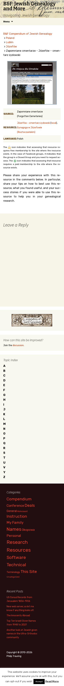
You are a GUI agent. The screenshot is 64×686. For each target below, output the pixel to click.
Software (16, 557)
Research (17, 542)
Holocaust (22, 511)
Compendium (19, 499)
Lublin (9, 42)
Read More (52, 681)
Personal (14, 536)
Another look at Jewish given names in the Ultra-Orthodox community (22, 634)
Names (14, 529)
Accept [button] (39, 681)
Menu (6, 21)
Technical (16, 564)
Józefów (11, 46)
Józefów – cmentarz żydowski (33, 123)
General (12, 511)
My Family (15, 522)
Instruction (17, 516)
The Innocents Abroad (18, 615)
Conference (15, 506)
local (53, 123)
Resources (19, 550)
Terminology (13, 572)
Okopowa (28, 529)
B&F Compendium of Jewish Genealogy (27, 33)
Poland (10, 38)
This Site (29, 571)
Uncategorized (13, 577)
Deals (30, 505)
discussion (18, 345)
